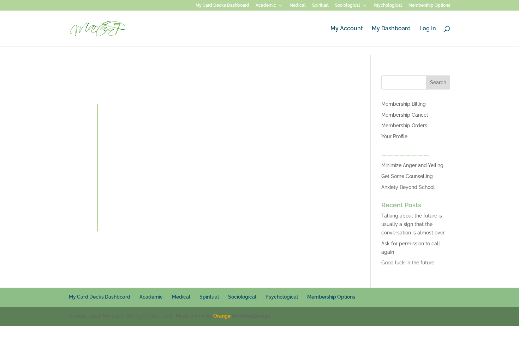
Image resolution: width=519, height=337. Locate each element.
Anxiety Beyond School (408, 187)
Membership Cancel (404, 115)
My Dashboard (391, 29)
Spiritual (320, 5)
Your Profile (394, 136)
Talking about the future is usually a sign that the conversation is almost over (413, 224)
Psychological (388, 5)
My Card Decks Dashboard (222, 5)
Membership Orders (404, 125)
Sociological (347, 5)
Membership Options (429, 5)
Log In (427, 29)
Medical (298, 5)
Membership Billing (403, 104)
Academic (266, 5)
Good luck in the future (407, 262)
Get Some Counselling (407, 176)
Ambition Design (241, 316)
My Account (346, 29)
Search (438, 82)
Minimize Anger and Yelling (412, 165)
